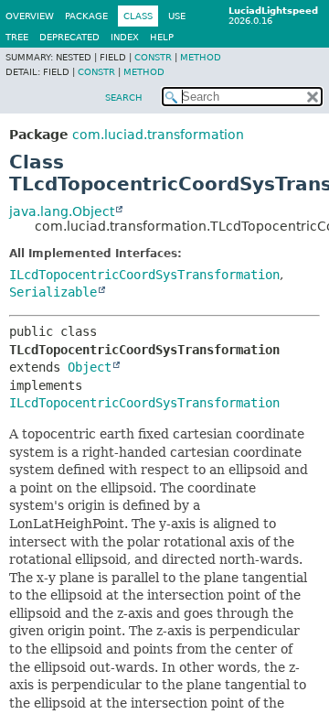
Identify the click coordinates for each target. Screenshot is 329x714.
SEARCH (124, 97)
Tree (16, 37)
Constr (153, 57)
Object (89, 367)
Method (200, 57)
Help (162, 37)
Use (177, 16)
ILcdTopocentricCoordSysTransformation (144, 274)
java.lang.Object (61, 211)
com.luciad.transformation (158, 134)
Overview (29, 16)
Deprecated (69, 37)
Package (86, 16)
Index (125, 37)
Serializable (53, 292)
